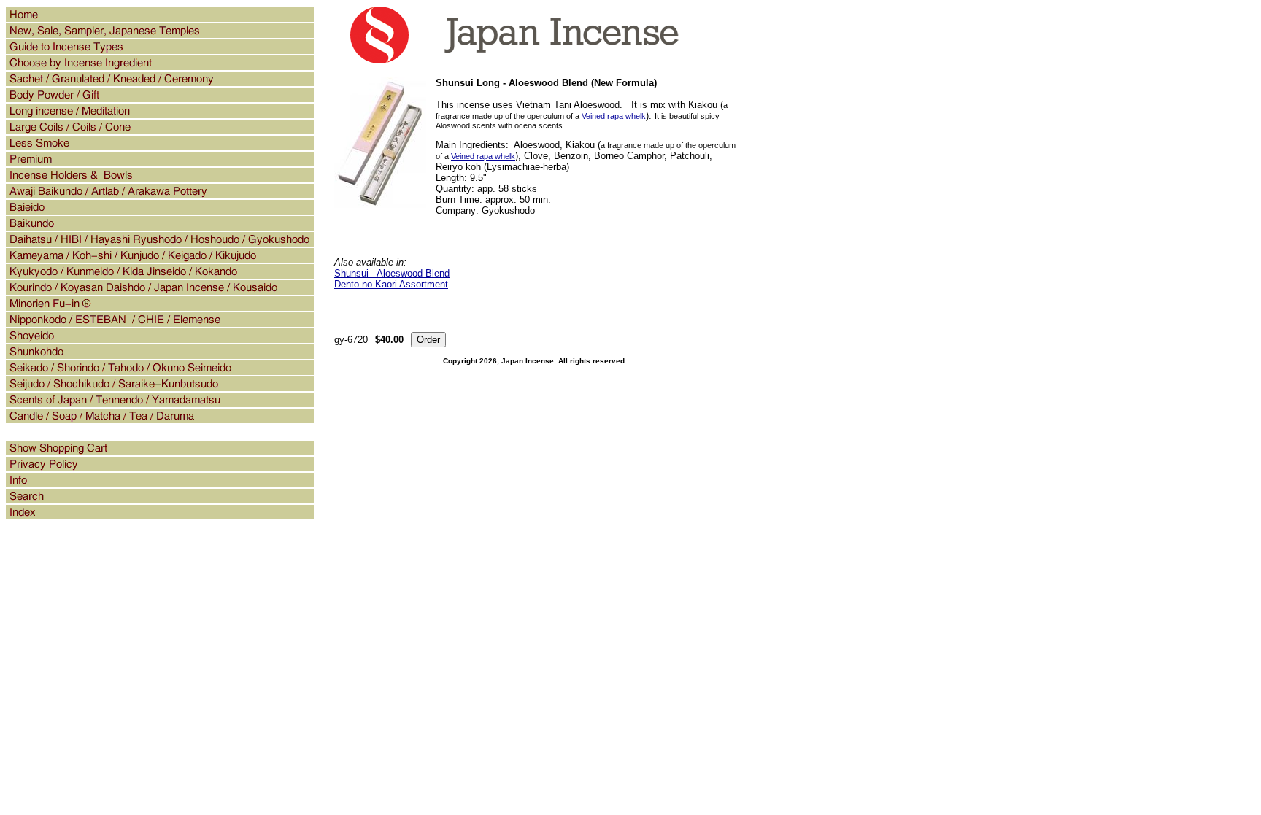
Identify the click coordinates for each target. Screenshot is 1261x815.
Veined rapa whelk (614, 116)
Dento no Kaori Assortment (391, 284)
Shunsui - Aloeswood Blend (392, 273)
